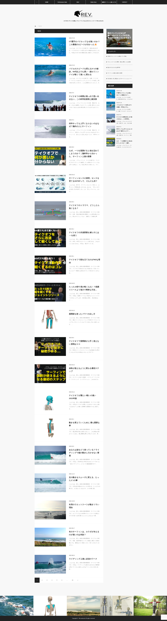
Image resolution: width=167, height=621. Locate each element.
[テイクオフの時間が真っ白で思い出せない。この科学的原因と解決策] (50, 101)
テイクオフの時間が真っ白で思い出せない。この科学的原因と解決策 (84, 97)
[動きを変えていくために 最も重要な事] (50, 428)
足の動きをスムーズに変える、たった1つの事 (84, 478)
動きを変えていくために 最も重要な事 (84, 424)
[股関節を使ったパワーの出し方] (50, 319)
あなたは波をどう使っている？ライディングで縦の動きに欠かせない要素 (84, 453)
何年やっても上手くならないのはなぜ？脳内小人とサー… (124, 130)
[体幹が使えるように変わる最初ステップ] (50, 373)
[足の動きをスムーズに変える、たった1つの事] (50, 482)
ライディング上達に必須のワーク (83, 559)
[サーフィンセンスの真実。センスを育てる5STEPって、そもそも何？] (50, 183)
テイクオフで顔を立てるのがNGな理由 (84, 261)
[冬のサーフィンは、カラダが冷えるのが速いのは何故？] (50, 537)
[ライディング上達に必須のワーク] (50, 564)
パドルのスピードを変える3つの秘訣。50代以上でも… (124, 106)
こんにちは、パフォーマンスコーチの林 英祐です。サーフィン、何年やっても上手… (124, 135)
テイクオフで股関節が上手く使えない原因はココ (84, 342)
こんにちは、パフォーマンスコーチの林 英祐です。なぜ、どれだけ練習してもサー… (124, 123)
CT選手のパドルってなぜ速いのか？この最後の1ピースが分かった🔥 (84, 42)
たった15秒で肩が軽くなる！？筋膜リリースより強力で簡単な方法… (84, 288)
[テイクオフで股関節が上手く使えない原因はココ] (50, 346)
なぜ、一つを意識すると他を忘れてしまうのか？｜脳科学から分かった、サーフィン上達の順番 (84, 153)
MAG (78, 2)
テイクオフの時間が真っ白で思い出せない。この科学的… (124, 118)
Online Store (93, 2)
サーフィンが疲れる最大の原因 (115, 73)
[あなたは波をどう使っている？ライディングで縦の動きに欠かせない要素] (50, 455)
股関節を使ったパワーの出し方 (82, 314)
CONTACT (124, 2)
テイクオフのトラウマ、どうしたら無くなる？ (84, 206)
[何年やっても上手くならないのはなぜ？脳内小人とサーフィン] (50, 128)
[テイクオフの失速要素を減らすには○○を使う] (50, 237)
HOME (46, 2)
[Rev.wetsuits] (83, 18)
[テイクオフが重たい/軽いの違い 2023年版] (50, 400)
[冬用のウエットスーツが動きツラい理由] (50, 510)
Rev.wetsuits (82, 618)
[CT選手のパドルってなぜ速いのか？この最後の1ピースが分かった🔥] (50, 47)
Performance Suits (62, 2)
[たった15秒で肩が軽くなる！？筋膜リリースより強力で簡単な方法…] (50, 292)
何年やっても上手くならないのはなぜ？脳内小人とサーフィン (84, 124)
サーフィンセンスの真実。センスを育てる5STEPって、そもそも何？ (84, 179)
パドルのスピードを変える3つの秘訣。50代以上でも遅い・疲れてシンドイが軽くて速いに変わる (84, 71)
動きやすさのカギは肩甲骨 (114, 67)
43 (72, 580)
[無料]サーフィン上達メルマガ (109, 2)
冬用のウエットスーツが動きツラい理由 (84, 505)
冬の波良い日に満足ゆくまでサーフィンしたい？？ (120, 78)
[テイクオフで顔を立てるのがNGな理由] (50, 265)
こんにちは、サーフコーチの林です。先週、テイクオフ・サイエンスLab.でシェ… (124, 111)
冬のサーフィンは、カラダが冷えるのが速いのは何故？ (84, 533)
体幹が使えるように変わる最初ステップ (84, 369)
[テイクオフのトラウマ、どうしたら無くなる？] (50, 210)
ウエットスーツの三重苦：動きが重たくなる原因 (119, 62)
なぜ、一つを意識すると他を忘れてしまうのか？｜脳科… (124, 142)
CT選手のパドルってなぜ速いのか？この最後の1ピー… (123, 94)
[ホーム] (37, 2)
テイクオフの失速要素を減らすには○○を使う (84, 233)
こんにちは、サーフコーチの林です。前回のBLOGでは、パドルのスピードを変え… (124, 99)
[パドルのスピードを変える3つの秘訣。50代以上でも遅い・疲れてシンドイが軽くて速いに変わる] (50, 74)
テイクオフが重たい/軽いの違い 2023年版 (82, 396)
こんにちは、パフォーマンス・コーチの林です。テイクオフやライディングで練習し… (124, 147)
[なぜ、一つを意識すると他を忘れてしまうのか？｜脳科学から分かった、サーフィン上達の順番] (50, 156)
